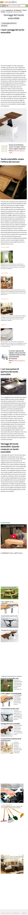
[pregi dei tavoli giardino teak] (7, 685)
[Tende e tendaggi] (7, 256)
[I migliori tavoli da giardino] (9, 592)
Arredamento (17, 10)
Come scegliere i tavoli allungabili (7, 602)
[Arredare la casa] (7, 308)
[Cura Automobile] (12, 793)
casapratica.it (9, 10)
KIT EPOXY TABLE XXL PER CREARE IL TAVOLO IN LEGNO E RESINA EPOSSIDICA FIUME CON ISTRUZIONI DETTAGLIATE (17, 354)
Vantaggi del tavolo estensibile (9, 630)
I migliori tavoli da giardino (9, 587)
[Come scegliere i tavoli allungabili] (9, 607)
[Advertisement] (14, 49)
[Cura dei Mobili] (7, 282)
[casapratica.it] (8, 2)
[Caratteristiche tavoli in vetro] (9, 621)
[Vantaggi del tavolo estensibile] (9, 635)
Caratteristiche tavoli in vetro (9, 616)
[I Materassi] (7, 334)
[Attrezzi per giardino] (12, 813)
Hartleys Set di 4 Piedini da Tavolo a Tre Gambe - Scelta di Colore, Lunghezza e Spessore (17, 146)
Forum (9, 5)
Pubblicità (24, 913)
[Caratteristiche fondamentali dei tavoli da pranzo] (7, 747)
